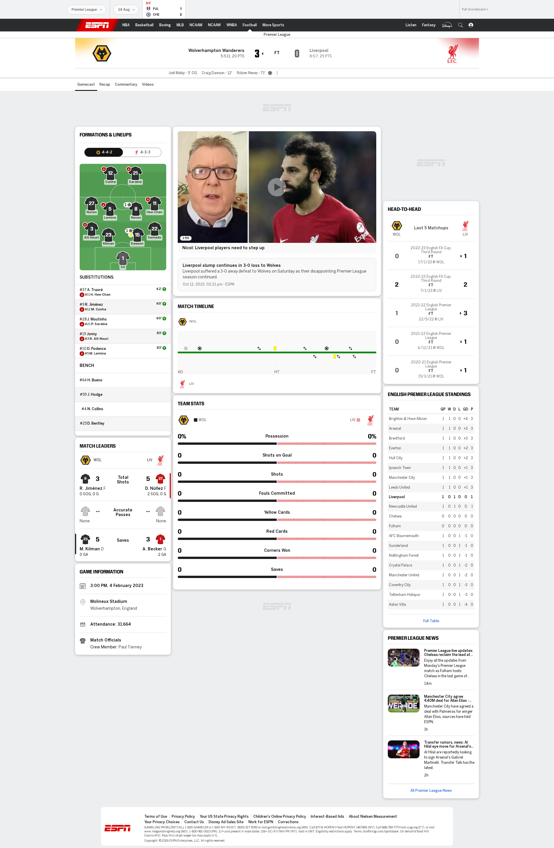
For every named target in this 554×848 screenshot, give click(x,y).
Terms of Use (155, 817)
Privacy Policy (183, 817)
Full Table (431, 621)
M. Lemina (97, 353)
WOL (192, 321)
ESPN (97, 25)
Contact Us (194, 822)
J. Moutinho (97, 319)
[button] (460, 25)
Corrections (288, 822)
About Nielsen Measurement (373, 817)
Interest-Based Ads (327, 817)
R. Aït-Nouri (99, 339)
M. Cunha (98, 309)
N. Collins (95, 409)
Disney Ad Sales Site (226, 822)
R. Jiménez (94, 305)
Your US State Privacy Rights (224, 817)
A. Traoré (95, 290)
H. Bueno (94, 380)
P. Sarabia (99, 324)
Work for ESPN (260, 822)
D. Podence (96, 349)
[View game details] (431, 255)
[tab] (104, 152)
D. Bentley (95, 423)
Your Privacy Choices (162, 822)
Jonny (92, 334)
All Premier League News (431, 791)
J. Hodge (94, 395)
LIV (191, 384)
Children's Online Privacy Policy (279, 817)
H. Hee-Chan (101, 295)
